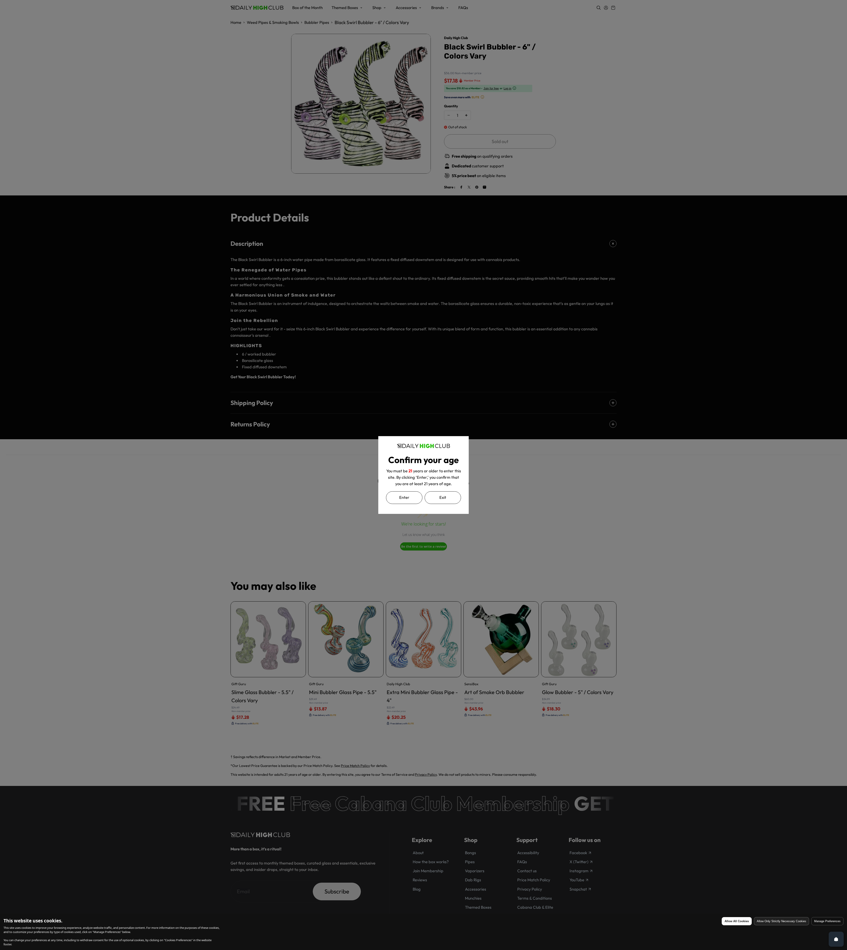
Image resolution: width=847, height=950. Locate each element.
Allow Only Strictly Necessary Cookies (781, 921)
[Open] (836, 939)
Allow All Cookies (737, 921)
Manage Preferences (827, 921)
